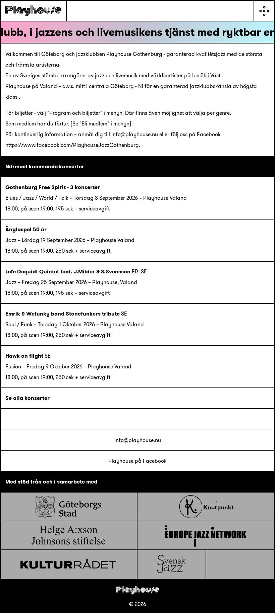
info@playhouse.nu (137, 440)
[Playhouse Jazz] (33, 11)
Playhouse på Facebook (137, 461)
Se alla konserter (27, 398)
